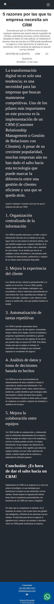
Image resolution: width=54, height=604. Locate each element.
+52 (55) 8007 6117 (27, 588)
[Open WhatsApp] (47, 597)
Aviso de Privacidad (27, 600)
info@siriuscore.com (27, 591)
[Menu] (48, 5)
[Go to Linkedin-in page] (27, 594)
